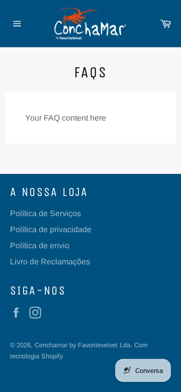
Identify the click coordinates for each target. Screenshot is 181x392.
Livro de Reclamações (50, 261)
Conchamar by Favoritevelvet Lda (82, 345)
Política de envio (39, 245)
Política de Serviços (45, 213)
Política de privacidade (51, 229)
